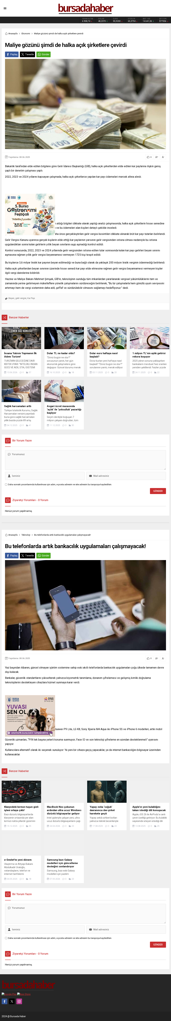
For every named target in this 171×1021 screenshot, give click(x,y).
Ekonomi (26, 33)
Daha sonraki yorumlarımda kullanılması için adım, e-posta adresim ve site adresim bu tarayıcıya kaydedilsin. (60, 484)
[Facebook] (4, 1001)
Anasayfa (13, 33)
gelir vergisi (20, 298)
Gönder (45, 54)
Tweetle (29, 54)
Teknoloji (26, 535)
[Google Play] (9, 994)
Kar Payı (31, 298)
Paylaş (13, 54)
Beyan (11, 298)
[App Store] (24, 994)
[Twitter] (12, 1001)
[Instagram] (19, 1001)
